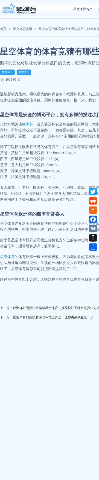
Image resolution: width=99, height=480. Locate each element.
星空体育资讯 (22, 29)
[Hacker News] (93, 210)
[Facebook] (93, 219)
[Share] (93, 247)
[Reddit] (93, 200)
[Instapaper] (93, 237)
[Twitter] (93, 191)
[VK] (93, 228)
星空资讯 (23, 72)
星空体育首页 (83, 9)
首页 (3, 29)
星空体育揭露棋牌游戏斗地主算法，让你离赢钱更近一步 (53, 317)
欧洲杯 (27, 124)
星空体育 (7, 72)
